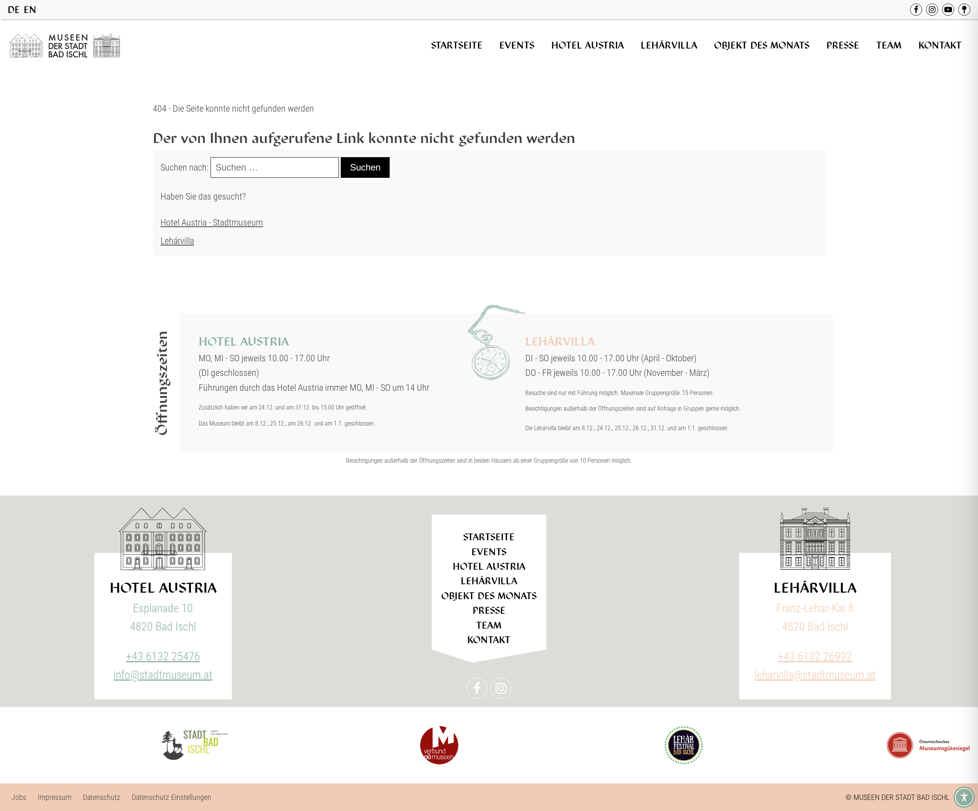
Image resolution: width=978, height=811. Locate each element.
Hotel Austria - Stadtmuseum (211, 222)
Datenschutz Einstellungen (171, 797)
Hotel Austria (587, 45)
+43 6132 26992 (815, 656)
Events (516, 45)
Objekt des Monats (762, 45)
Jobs (18, 797)
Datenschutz (101, 797)
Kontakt (940, 45)
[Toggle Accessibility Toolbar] (964, 797)
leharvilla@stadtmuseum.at (815, 674)
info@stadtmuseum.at (162, 674)
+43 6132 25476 (163, 656)
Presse (842, 45)
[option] (30, 10)
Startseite (457, 45)
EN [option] (30, 9)
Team (889, 45)
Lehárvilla (669, 45)
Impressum (54, 797)
